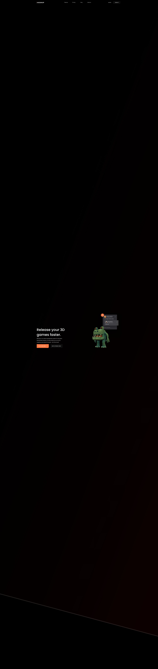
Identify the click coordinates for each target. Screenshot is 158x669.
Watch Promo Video (56, 346)
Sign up (116, 2)
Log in (109, 2)
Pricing (73, 2)
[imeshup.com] (44, 2)
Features (66, 2)
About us (89, 2)
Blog (81, 2)
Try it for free (42, 346)
